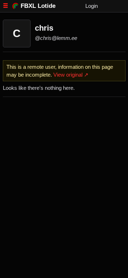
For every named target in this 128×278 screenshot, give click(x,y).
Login (91, 6)
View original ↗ (71, 75)
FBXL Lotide (38, 5)
